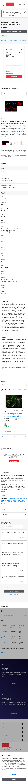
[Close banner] (25, 12)
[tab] (14, 509)
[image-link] (14, 106)
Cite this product (14, 461)
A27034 (12, 133)
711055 (19, 128)
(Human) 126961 (8, 500)
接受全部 (14, 779)
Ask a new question (14, 591)
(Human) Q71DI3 (19, 494)
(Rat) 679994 (14, 501)
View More (3, 136)
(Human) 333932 (16, 500)
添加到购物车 (14, 76)
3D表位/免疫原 (4, 232)
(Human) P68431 (10, 494)
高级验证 (5, 27)
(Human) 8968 (7, 501)
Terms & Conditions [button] (14, 594)
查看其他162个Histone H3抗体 (14, 31)
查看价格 (8, 71)
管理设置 (14, 774)
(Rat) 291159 (21, 501)
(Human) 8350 (12, 498)
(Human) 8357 (19, 498)
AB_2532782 (4, 293)
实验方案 (24, 40)
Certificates (14, 40)
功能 (4, 509)
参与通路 (5, 514)
